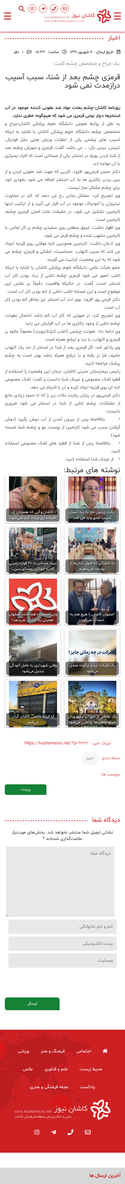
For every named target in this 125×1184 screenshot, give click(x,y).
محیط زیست (91, 1069)
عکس (28, 1069)
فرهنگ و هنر (53, 1051)
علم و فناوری (56, 1069)
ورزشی (23, 1051)
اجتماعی (83, 1051)
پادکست (87, 1087)
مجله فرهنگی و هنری (49, 1087)
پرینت (25, 789)
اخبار (90, 758)
